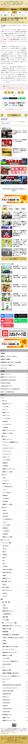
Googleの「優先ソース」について (13, 109)
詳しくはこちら (6, 6)
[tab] (3, 12)
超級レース (7, 39)
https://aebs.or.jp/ (5, 733)
